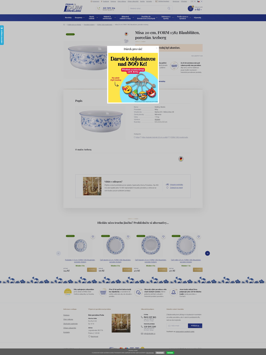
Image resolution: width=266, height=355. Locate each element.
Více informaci (150, 352)
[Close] (157, 48)
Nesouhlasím (159, 352)
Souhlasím (170, 352)
